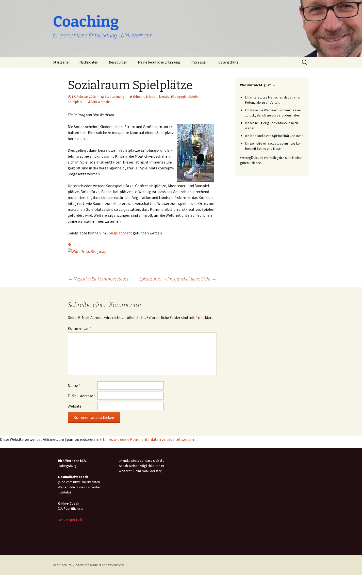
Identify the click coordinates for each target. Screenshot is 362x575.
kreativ (164, 96)
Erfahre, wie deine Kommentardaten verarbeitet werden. (147, 439)
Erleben (151, 96)
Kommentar (79, 328)
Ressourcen (118, 62)
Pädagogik (179, 96)
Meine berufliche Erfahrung (159, 62)
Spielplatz (75, 101)
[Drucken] (70, 244)
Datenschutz (228, 62)
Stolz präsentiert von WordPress (100, 565)
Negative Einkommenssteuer (98, 279)
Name (74, 385)
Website (75, 406)
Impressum (199, 62)
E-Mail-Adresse (82, 395)
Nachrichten (88, 62)
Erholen (138, 96)
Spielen (193, 96)
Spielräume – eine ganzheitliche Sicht (177, 279)
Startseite (61, 62)
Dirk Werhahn (101, 101)
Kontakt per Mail (70, 519)
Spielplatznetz (119, 232)
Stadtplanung (114, 96)
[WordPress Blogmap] (87, 250)
